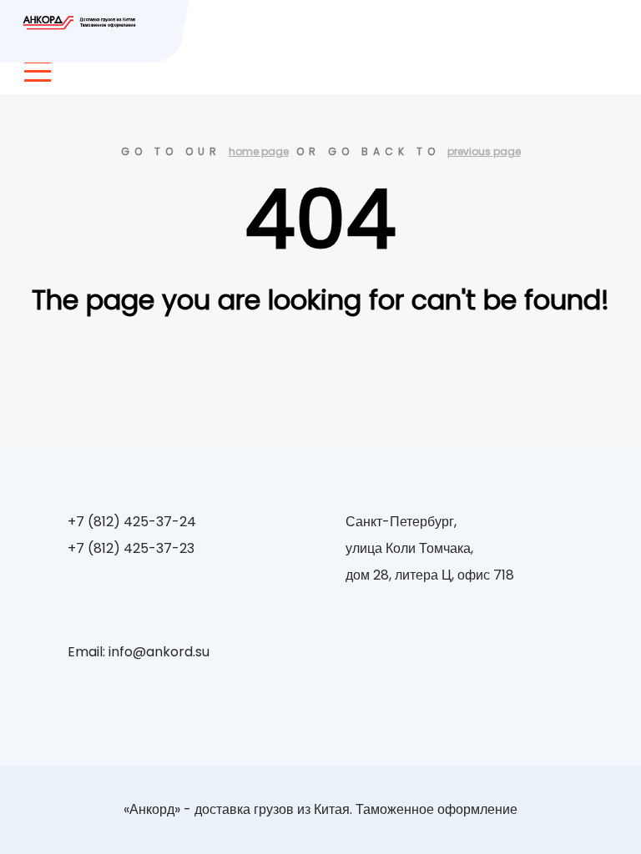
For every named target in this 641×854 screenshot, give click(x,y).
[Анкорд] (81, 22)
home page (259, 151)
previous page (484, 151)
